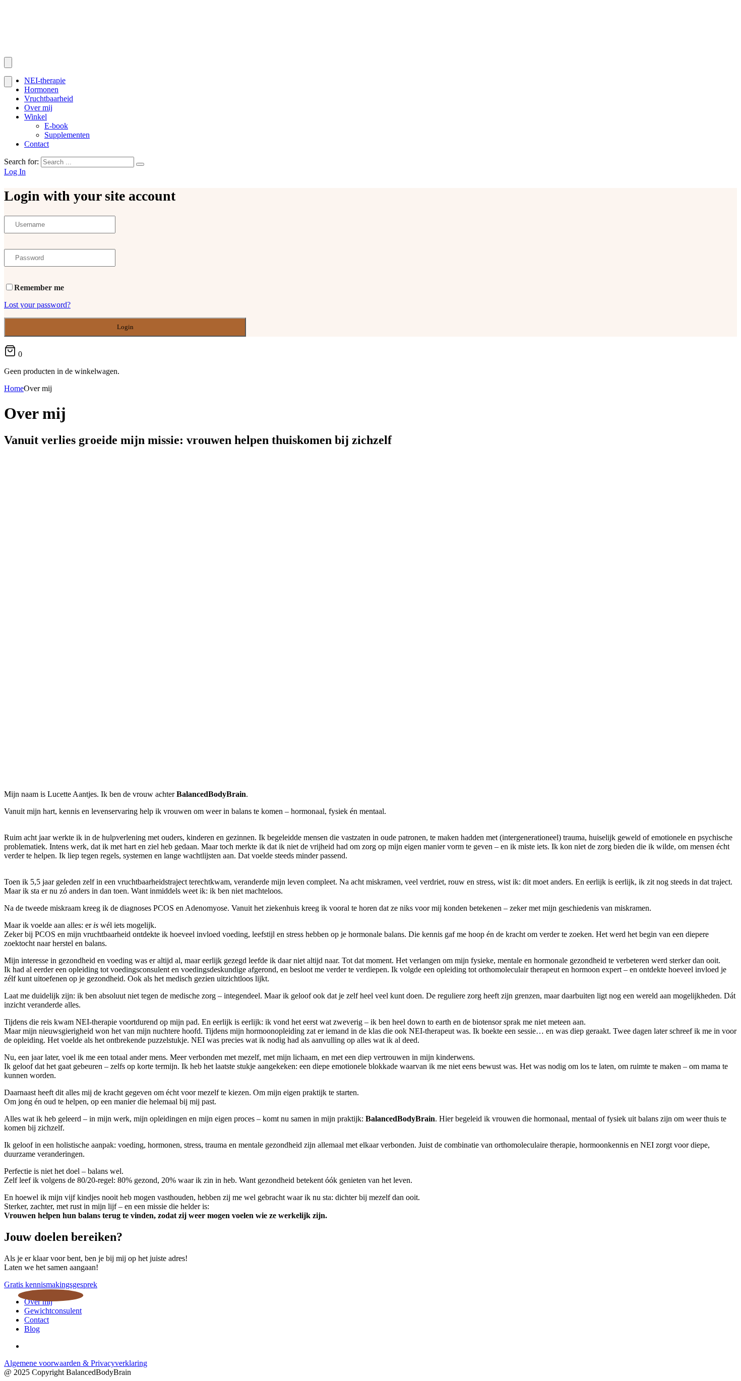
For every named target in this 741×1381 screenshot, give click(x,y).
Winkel (35, 116)
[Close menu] (8, 81)
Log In (15, 171)
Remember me (39, 287)
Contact (36, 144)
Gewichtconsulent (53, 1310)
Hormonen (41, 89)
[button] (50, 1284)
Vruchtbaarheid (48, 98)
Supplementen (67, 135)
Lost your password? (37, 304)
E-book (56, 125)
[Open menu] (8, 62)
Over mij (38, 107)
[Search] (140, 164)
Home (14, 388)
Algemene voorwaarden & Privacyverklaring (75, 1363)
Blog (32, 1329)
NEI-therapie (45, 80)
